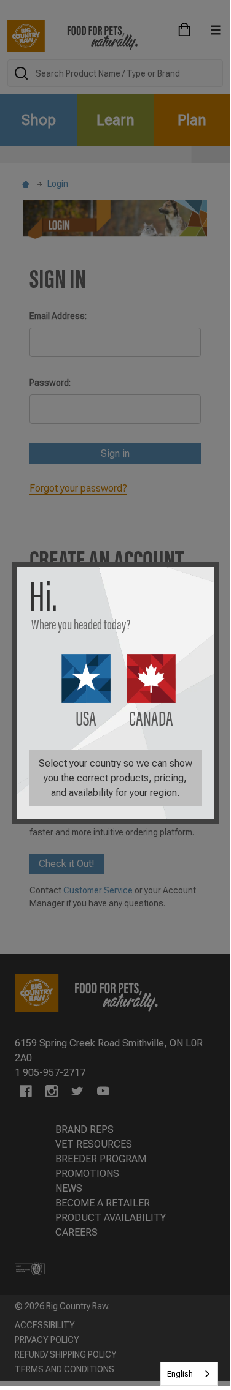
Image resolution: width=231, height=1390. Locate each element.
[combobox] (189, 1374)
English (180, 1373)
